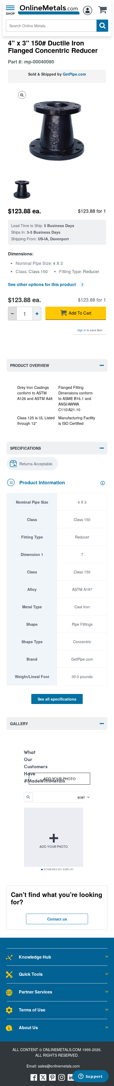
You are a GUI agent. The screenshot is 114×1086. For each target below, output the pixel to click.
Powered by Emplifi (58, 869)
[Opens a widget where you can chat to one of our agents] (90, 1076)
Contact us (57, 919)
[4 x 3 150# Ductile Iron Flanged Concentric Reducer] (24, 189)
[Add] (37, 313)
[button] (104, 11)
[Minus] (12, 313)
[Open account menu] (87, 9)
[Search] (102, 26)
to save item (89, 330)
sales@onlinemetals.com (59, 1066)
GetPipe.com (74, 74)
